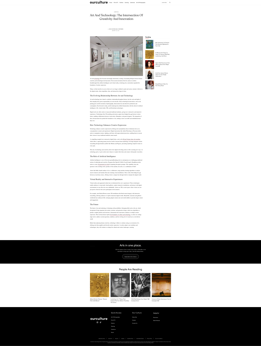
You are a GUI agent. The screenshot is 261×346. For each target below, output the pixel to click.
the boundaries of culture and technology (120, 214)
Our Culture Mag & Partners (116, 29)
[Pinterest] (117, 25)
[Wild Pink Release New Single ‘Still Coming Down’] (140, 285)
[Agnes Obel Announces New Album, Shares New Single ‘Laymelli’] (149, 64)
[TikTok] (100, 322)
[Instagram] (97, 322)
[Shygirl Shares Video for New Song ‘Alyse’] (149, 84)
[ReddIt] (120, 25)
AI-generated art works (103, 164)
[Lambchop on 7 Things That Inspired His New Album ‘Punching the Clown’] (120, 285)
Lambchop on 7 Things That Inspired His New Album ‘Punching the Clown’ (120, 301)
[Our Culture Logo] (99, 2)
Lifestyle (116, 11)
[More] (126, 25)
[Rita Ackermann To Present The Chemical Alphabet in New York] (149, 44)
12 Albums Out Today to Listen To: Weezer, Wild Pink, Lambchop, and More (162, 54)
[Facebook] (114, 25)
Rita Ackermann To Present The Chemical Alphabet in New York (162, 44)
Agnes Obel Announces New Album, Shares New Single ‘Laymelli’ (162, 64)
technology (97, 78)
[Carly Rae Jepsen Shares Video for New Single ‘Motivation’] (149, 74)
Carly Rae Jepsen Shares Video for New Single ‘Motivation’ (161, 75)
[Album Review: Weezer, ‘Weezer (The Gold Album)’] (99, 285)
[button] (169, 2)
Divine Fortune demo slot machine (131, 139)
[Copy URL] (123, 25)
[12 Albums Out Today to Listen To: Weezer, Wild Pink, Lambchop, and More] (149, 54)
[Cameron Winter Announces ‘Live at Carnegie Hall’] (161, 285)
